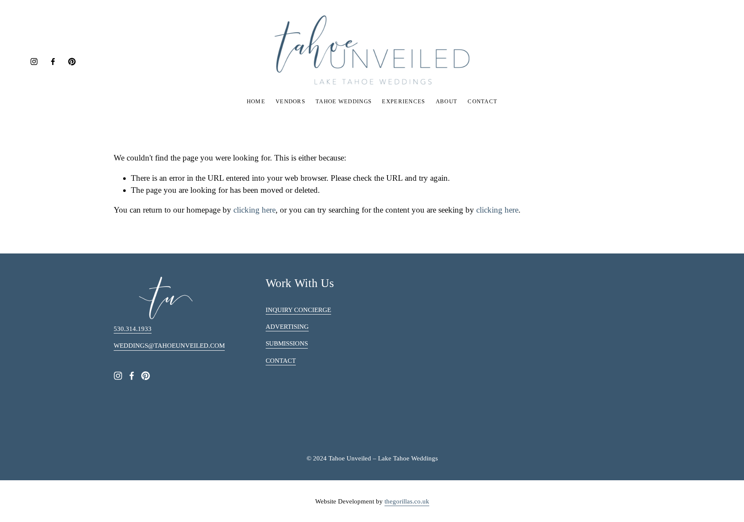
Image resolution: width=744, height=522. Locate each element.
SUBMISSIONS (287, 343)
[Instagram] (34, 61)
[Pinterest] (72, 61)
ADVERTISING (287, 326)
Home (256, 102)
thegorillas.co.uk (406, 501)
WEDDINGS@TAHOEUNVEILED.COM (169, 345)
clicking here (254, 209)
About (446, 102)
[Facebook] (53, 61)
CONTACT (281, 360)
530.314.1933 (133, 328)
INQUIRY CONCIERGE (298, 309)
